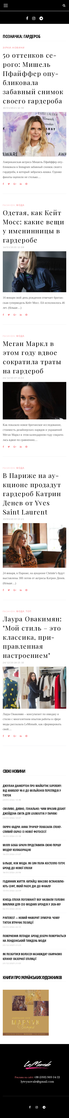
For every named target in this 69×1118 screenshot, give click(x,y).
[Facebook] (27, 18)
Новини (18, 47)
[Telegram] (41, 18)
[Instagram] (33, 18)
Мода (20, 205)
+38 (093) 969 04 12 (47, 1077)
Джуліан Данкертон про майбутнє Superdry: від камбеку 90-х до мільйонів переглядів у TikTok (32, 790)
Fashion (9, 205)
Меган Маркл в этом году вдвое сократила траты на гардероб (32, 357)
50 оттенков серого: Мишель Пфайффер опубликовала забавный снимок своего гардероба (33, 77)
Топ (28, 611)
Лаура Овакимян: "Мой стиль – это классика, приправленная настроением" (32, 636)
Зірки (7, 47)
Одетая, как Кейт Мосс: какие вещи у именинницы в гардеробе (33, 226)
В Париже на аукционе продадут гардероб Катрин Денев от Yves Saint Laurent (32, 493)
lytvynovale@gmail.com (37, 1081)
